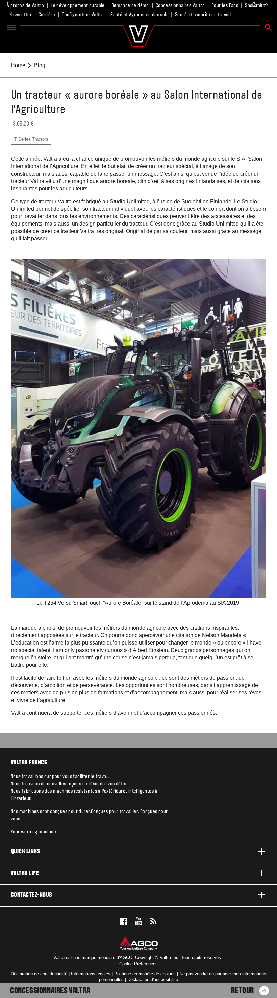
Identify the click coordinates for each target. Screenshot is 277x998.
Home (18, 65)
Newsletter (20, 14)
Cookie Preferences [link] (138, 963)
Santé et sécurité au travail (203, 14)
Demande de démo (130, 5)
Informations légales (90, 973)
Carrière (47, 14)
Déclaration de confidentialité (39, 973)
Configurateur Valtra (83, 14)
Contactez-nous (31, 895)
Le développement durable (78, 5)
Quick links (25, 852)
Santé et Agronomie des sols (139, 14)
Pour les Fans (224, 5)
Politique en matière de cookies (145, 973)
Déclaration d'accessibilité (152, 979)
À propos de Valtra (25, 5)
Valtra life (25, 873)
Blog (39, 65)
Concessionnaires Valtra (180, 5)
